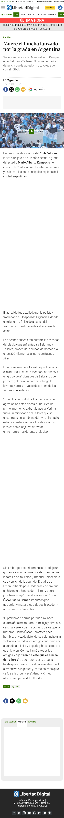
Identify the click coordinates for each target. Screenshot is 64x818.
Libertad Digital (32, 794)
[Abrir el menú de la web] (4, 7)
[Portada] (23, 7)
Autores (43, 805)
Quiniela (52, 14)
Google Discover (34, 813)
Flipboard (39, 813)
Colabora (50, 7)
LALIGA (7, 37)
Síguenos (38, 89)
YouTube (29, 813)
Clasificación (39, 14)
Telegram (44, 813)
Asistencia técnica (26, 805)
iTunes (50, 813)
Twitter (19, 813)
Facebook (14, 813)
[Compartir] (5, 89)
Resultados (26, 14)
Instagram (24, 813)
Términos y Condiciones (25, 803)
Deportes (7, 14)
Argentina (15, 686)
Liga (16, 14)
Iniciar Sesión (60, 7)
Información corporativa (31, 800)
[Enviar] (17, 89)
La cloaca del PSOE (44, 1)
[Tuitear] (11, 89)
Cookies (45, 803)
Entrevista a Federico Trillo (23, 1)
